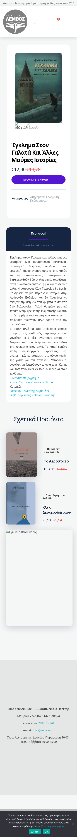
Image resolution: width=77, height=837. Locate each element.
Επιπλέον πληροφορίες (38, 245)
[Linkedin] (53, 778)
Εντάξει (34, 831)
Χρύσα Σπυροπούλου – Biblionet (32, 382)
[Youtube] (43, 778)
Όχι (47, 831)
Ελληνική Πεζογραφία (44, 199)
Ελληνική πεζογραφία (24, 378)
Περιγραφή (38, 233)
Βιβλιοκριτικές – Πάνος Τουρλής (32, 395)
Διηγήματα (37, 197)
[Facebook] (23, 778)
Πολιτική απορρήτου (52, 826)
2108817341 (46, 723)
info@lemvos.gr (43, 730)
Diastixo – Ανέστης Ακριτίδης (30, 391)
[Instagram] (33, 778)
